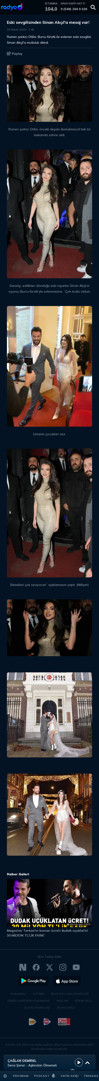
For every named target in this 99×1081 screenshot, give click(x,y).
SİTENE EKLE (83, 1000)
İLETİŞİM (38, 993)
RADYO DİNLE (66, 1007)
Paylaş (16, 53)
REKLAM (62, 1000)
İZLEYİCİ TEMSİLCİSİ (37, 1007)
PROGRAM (21, 1076)
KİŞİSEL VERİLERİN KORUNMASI (29, 1000)
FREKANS (91, 1076)
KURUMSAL (18, 993)
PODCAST (42, 1076)
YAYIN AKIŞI (70, 1076)
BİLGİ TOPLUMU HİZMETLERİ (70, 993)
